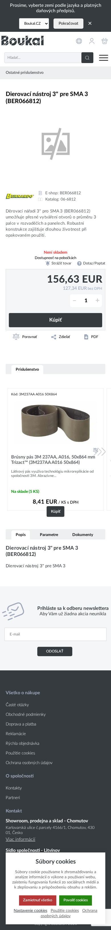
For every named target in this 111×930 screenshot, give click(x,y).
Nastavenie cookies (30, 910)
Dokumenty (82, 535)
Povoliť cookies (75, 900)
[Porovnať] (95, 450)
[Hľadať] (87, 57)
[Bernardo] (20, 196)
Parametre (49, 535)
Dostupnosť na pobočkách (55, 258)
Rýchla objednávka (22, 743)
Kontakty (14, 788)
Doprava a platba (21, 724)
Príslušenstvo (27, 369)
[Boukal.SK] (22, 40)
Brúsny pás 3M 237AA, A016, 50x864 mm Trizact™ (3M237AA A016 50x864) (53, 460)
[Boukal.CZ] (34, 23)
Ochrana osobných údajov (29, 763)
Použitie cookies (20, 753)
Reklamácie (16, 734)
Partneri (13, 798)
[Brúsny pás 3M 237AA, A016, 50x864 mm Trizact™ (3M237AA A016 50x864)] (55, 422)
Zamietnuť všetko (37, 900)
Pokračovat (68, 24)
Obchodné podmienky (26, 714)
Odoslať (54, 651)
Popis (21, 535)
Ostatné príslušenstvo (25, 73)
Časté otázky (17, 705)
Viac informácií (20, 839)
